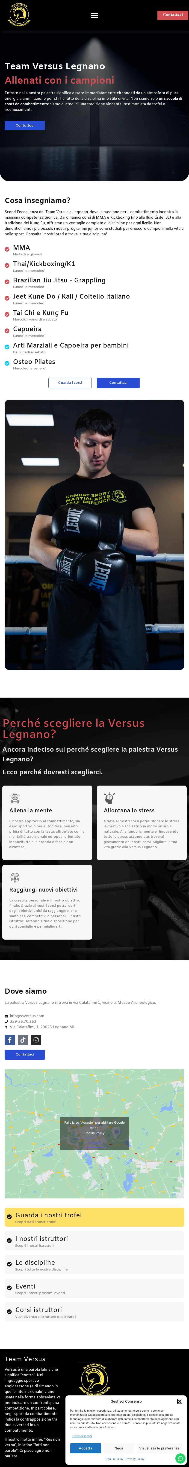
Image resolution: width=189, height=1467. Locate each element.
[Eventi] (9, 1288)
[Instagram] (36, 1040)
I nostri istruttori (41, 1239)
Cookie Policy (115, 1459)
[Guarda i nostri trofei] (9, 1217)
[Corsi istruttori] (9, 1312)
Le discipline (35, 1263)
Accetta (85, 1448)
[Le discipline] (9, 1264)
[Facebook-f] (10, 1040)
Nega (119, 1448)
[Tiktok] (23, 1040)
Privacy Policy (135, 1459)
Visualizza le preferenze (159, 1448)
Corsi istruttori (38, 1310)
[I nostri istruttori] (9, 1241)
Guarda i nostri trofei (48, 1215)
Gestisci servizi (82, 1436)
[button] (179, 1401)
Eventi (25, 1286)
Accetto (94, 1142)
